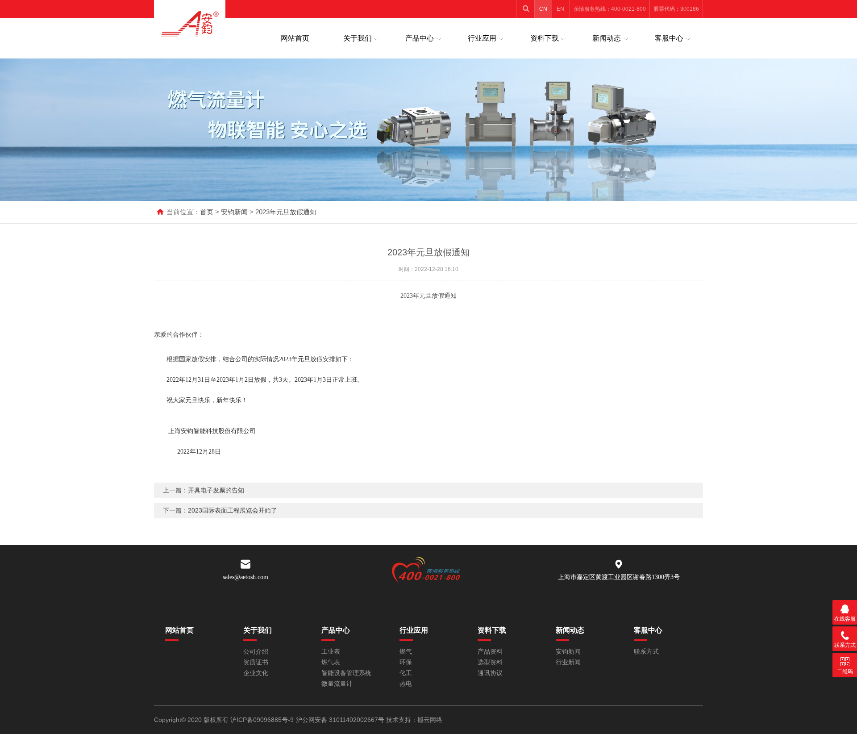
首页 (206, 212)
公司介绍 (255, 651)
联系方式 (646, 651)
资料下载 (544, 38)
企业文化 (255, 673)
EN (560, 9)
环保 (405, 662)
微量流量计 (337, 683)
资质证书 (255, 662)
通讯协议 (490, 673)
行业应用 (482, 38)
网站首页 (295, 38)
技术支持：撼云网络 (414, 719)
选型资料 (490, 662)
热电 (405, 683)
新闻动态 (606, 38)
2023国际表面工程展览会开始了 (232, 510)
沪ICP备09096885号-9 (262, 719)
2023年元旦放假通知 (285, 212)
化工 (405, 673)
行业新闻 (568, 662)
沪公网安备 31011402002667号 (340, 719)
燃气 (405, 651)
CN (543, 9)
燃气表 (330, 662)
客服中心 (669, 38)
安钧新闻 (234, 212)
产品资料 (490, 651)
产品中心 (419, 38)
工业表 (330, 651)
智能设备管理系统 (346, 673)
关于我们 (357, 38)
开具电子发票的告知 (216, 490)
